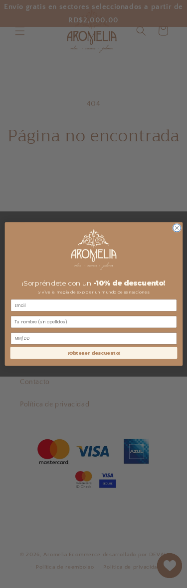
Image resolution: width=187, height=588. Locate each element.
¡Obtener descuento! (93, 353)
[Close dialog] (177, 228)
